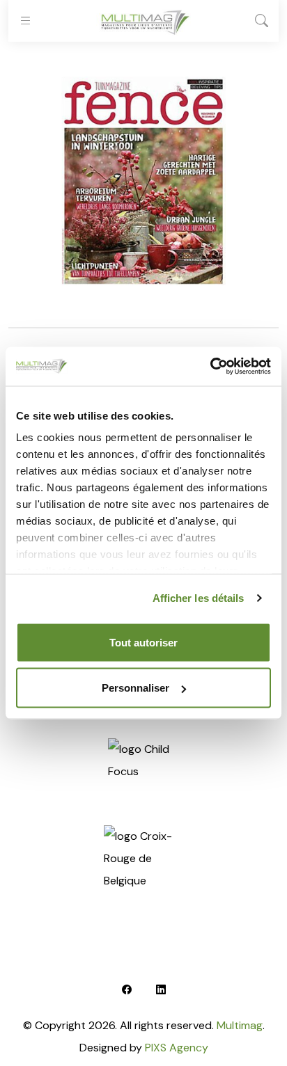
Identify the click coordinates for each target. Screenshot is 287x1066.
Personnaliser (135, 688)
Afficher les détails (199, 598)
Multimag (240, 1025)
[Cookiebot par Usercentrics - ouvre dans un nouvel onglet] (210, 367)
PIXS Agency (176, 1047)
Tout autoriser (143, 642)
